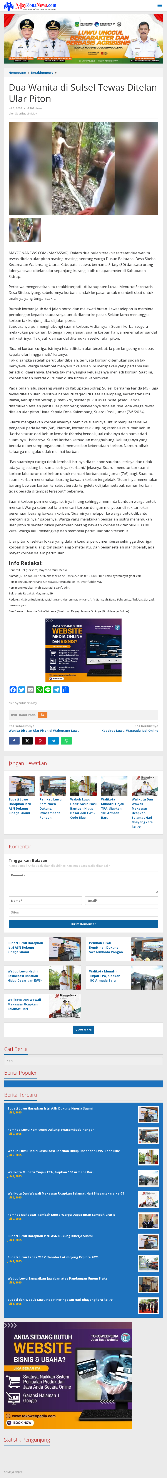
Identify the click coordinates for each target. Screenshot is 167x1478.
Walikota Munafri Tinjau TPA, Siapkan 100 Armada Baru (112, 808)
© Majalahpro (13, 1472)
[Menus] (160, 5)
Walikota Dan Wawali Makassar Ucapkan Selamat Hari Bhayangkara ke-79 (142, 813)
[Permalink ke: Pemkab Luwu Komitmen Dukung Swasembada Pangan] (53, 786)
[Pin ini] (40, 741)
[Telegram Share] (53, 741)
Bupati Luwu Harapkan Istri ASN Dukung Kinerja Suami (25, 947)
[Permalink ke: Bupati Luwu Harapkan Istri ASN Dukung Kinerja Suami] (22, 786)
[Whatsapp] (66, 741)
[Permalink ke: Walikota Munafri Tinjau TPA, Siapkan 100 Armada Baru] (114, 786)
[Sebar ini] (14, 741)
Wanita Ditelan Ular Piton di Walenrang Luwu (44, 728)
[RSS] (42, 715)
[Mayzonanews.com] (30, 6)
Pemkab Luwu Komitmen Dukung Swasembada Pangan (51, 808)
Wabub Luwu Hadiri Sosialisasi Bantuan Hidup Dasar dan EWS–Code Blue (83, 808)
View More (83, 1030)
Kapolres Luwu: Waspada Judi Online (130, 728)
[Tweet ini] (27, 741)
